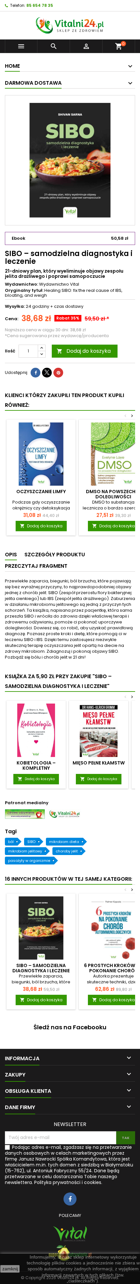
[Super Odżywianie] (70, 1253)
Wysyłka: (15, 306)
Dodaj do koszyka (84, 351)
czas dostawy (68, 306)
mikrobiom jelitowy (25, 851)
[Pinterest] (58, 373)
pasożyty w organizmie (29, 860)
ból (11, 841)
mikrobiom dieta (64, 841)
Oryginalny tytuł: (24, 290)
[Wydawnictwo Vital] (70, 1234)
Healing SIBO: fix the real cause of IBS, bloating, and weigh (63, 292)
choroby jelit (67, 851)
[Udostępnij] (35, 373)
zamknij (10, 1268)
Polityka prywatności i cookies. (68, 1182)
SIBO (31, 841)
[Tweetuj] (47, 373)
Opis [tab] (11, 554)
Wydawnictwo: (21, 284)
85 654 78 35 (39, 5)
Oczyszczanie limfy (41, 491)
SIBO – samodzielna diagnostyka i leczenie (41, 968)
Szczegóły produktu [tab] (54, 554)
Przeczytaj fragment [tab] (36, 566)
